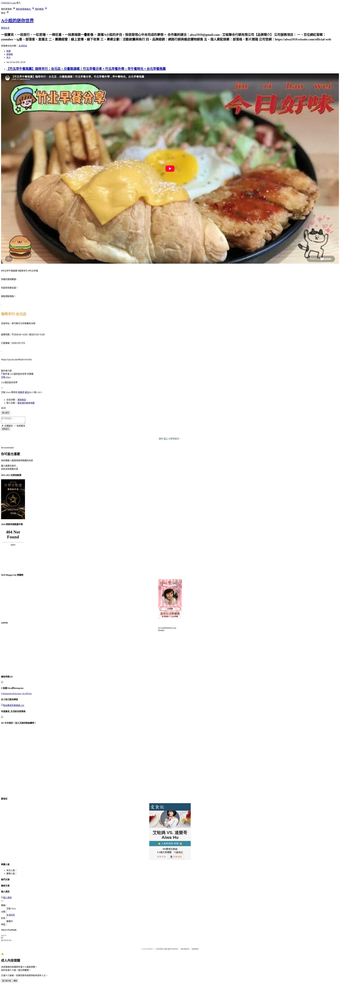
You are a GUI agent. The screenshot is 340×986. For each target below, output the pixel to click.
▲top (3, 407)
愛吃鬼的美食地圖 (26, 403)
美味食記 (22, 400)
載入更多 (5, 413)
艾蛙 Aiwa (5, 377)
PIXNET (150, 949)
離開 (15, 981)
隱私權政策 (185, 949)
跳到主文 (5, 28)
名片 (8, 57)
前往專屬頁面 (170, 599)
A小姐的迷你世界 (17, 20)
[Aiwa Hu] (2, 938)
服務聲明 (195, 949)
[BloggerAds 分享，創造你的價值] (170, 587)
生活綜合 (23, 46)
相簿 (8, 51)
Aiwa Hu (3, 935)
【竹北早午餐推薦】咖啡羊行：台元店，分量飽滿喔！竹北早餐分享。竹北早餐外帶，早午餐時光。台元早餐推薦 (86, 68)
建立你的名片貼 (6, 940)
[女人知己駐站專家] (12, 705)
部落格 (9, 54)
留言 (27, 392)
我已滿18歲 (6, 981)
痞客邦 (21, 392)
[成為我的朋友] (16, 693)
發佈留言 (5, 429)
